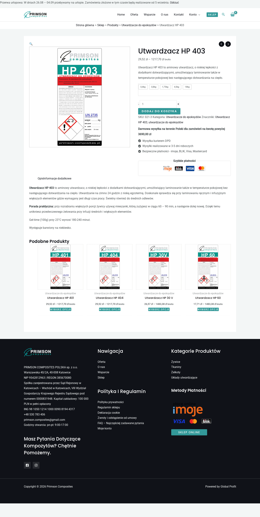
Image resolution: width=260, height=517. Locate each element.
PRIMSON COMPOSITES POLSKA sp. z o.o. (51, 367)
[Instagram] (36, 465)
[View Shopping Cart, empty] (232, 14)
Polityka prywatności (111, 402)
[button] (198, 14)
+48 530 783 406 (34, 414)
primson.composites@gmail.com (44, 419)
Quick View (60, 286)
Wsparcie (103, 372)
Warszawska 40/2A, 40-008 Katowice (47, 372)
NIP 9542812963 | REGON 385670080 (47, 377)
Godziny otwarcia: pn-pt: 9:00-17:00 (46, 425)
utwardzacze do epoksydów (166, 122)
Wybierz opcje (60, 309)
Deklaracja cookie (109, 412)
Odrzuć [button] (174, 2)
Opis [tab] (40, 178)
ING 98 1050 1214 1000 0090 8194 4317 (49, 409)
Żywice (175, 362)
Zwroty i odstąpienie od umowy (117, 417)
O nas (101, 367)
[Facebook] (27, 465)
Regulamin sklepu (109, 407)
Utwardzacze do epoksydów (183, 117)
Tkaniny (176, 367)
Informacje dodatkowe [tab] (57, 178)
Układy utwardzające (184, 377)
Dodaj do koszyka (159, 111)
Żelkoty (175, 372)
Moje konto (105, 428)
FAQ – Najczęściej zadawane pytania (121, 423)
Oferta (101, 362)
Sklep (101, 377)
